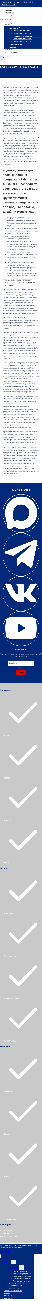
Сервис (7, 1176)
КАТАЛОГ (7, 1262)
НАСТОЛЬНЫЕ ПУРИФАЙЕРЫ (22, 39)
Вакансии (7, 1134)
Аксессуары (13, 47)
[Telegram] (7, 1253)
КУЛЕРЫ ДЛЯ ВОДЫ (15, 44)
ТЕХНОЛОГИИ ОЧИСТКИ (13, 1291)
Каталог (7, 778)
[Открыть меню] (2, 60)
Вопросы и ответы (12, 71)
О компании (9, 13)
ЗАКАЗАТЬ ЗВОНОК (8, 5)
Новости (8, 15)
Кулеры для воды (11, 956)
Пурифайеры (9, 913)
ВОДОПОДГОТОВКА (11, 52)
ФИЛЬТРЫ (8, 50)
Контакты (8, 10)
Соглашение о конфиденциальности (11, 1247)
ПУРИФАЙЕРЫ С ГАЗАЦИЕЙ (22, 33)
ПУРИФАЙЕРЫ (14, 1268)
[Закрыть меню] (0, 1256)
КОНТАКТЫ (8, 1298)
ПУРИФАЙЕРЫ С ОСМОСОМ (22, 41)
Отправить (21, 672)
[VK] (1, 1253)
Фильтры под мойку (11, 998)
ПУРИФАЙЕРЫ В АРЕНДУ (21, 31)
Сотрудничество (10, 1219)
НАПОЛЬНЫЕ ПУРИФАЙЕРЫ (22, 36)
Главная (2, 71)
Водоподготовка (10, 1041)
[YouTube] (4, 1253)
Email (21, 668)
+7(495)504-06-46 (27, 2)
